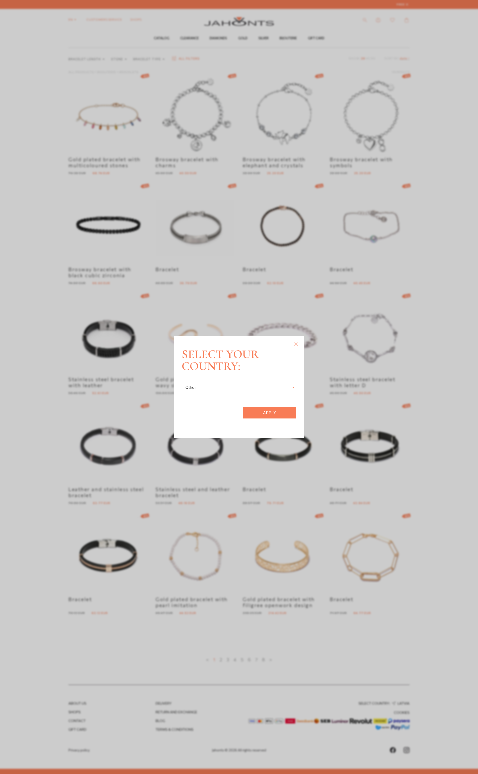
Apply (269, 412)
